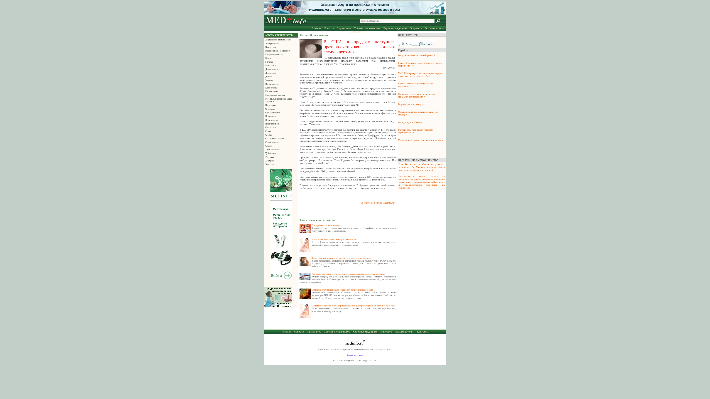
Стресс (268, 146)
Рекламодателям (434, 28)
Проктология (271, 120)
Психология (271, 116)
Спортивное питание (274, 138)
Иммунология (272, 84)
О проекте (416, 28)
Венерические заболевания (277, 51)
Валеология (270, 47)
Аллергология (272, 43)
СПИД (268, 135)
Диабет (268, 76)
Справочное (344, 28)
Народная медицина (395, 28)
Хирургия (270, 160)
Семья (268, 131)
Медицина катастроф (275, 95)
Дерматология (272, 69)
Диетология (270, 73)
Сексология (270, 127)
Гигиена (269, 62)
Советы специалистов (367, 28)
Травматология (272, 149)
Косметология (271, 91)
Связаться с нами (355, 355)
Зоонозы (269, 80)
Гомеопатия (270, 65)
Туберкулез (270, 153)
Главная (316, 28)
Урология (269, 157)
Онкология (270, 109)
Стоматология (272, 142)
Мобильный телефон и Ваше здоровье (278, 100)
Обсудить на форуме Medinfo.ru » (378, 202)
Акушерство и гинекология (278, 39)
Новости (329, 28)
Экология (269, 164)
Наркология (270, 105)
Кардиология (271, 87)
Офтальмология (272, 112)
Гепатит (268, 58)
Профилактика (272, 123)
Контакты (355, 31)
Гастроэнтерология (274, 54)
